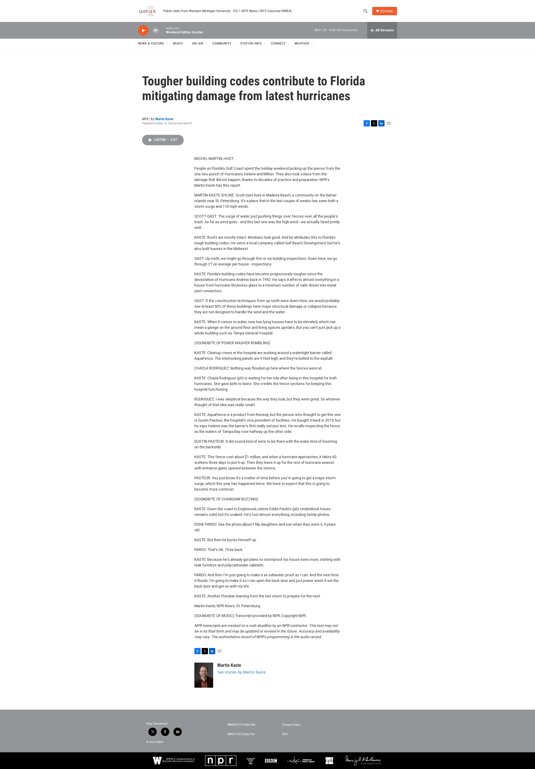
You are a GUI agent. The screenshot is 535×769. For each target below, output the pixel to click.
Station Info (251, 43)
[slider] (162, 30)
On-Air (197, 43)
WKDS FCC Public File (241, 734)
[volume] (155, 30)
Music (178, 43)
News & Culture (151, 43)
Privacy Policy (291, 724)
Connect (278, 43)
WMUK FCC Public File (241, 724)
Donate (386, 11)
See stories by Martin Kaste (241, 672)
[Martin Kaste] (203, 675)
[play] (143, 30)
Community (221, 43)
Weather (302, 43)
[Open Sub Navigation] (167, 43)
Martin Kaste (164, 119)
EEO (285, 734)
